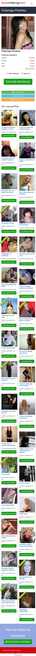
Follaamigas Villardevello (23, 610)
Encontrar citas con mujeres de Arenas (7, 191)
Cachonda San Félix (7, 505)
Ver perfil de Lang (26, 264)
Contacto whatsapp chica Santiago (25, 384)
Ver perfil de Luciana (27, 587)
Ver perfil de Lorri (27, 619)
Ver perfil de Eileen (26, 491)
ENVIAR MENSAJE (18, 81)
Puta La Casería (24, 483)
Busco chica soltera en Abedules (26, 193)
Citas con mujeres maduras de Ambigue (26, 287)
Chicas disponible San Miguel (8, 536)
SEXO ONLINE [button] (18, 96)
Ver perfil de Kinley (9, 546)
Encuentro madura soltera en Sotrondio (26, 545)
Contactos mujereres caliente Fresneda (8, 159)
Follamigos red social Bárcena (8, 379)
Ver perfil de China (26, 554)
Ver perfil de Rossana (9, 293)
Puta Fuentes (5, 474)
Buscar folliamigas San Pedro (8, 285)
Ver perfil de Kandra (27, 460)
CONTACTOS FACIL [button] (18, 100)
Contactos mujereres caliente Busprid (26, 128)
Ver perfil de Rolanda (27, 170)
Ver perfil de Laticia (9, 262)
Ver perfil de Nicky (26, 296)
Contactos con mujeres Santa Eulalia (8, 444)
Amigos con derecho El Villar (26, 160)
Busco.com (13, 3)
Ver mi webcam (14, 73)
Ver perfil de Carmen (9, 200)
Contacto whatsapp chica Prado (25, 417)
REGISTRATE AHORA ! (18, 641)
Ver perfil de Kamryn (9, 578)
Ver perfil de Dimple (9, 356)
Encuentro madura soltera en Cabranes (7, 569)
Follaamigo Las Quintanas (6, 254)
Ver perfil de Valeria (9, 168)
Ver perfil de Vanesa (27, 426)
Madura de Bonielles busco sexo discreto (8, 601)
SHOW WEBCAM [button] (18, 92)
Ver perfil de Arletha (9, 325)
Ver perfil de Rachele (9, 482)
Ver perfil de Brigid (8, 135)
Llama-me (26, 73)
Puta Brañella (23, 225)
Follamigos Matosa (7, 223)
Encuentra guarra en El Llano (26, 254)
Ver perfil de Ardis (26, 394)
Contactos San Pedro (8, 348)
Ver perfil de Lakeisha (27, 202)
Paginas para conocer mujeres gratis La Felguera (26, 450)
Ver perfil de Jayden (9, 388)
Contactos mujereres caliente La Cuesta (8, 128)
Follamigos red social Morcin (8, 412)
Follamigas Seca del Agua (7, 316)
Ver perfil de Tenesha (9, 231)
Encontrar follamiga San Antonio (25, 352)
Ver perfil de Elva (27, 361)
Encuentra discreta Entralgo (25, 578)
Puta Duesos (23, 514)
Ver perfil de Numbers (27, 329)
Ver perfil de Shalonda (9, 421)
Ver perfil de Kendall (9, 611)
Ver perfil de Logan (26, 231)
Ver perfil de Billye (26, 137)
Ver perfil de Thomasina (9, 513)
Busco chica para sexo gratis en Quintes (26, 319)
